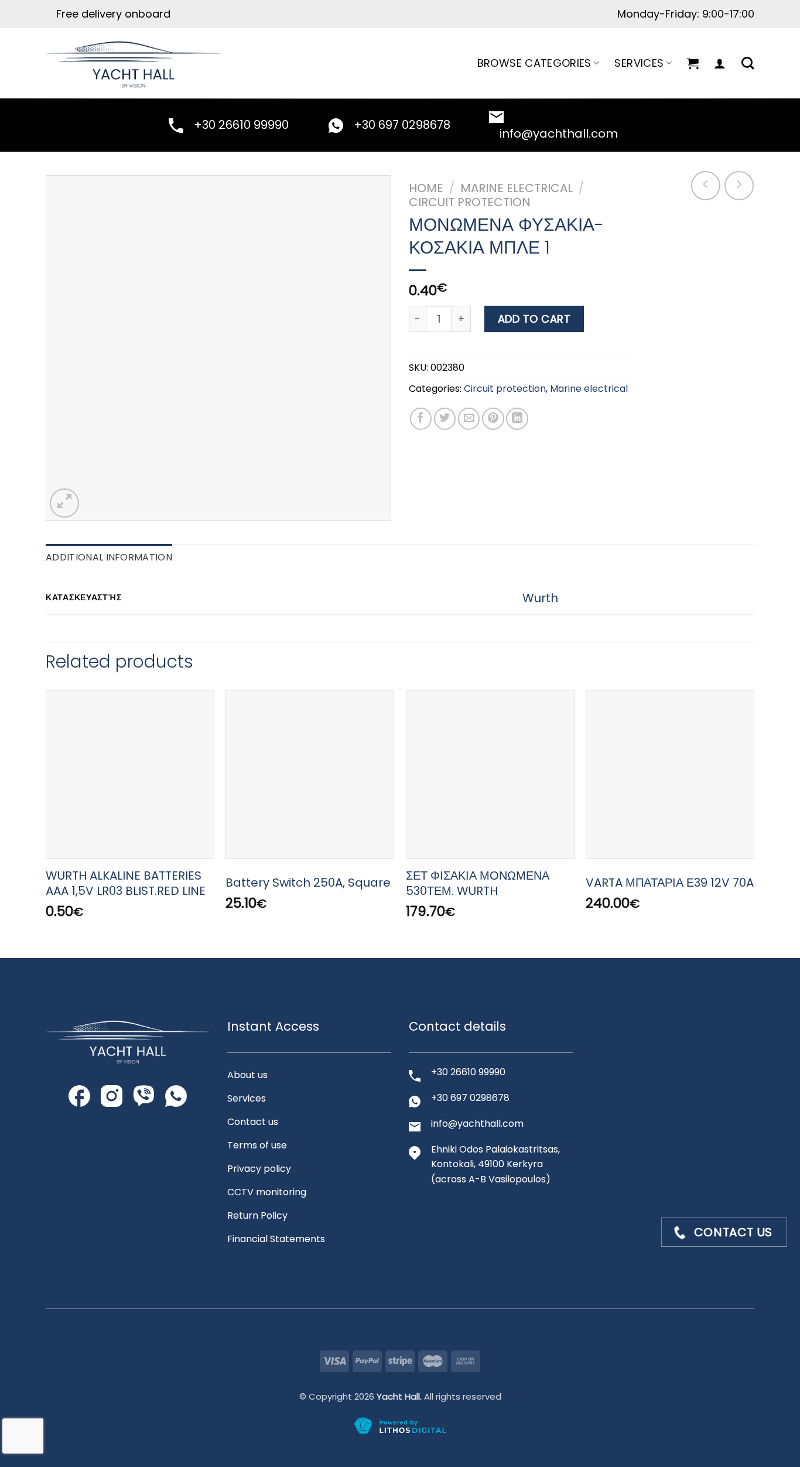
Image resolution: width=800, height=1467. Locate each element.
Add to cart (534, 319)
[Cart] (693, 63)
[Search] (747, 63)
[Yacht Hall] (133, 63)
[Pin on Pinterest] (493, 419)
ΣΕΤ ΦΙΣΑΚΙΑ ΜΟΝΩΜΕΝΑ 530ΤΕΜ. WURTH (477, 883)
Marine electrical (516, 188)
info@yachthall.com (559, 133)
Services (639, 63)
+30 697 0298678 (402, 125)
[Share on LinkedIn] (517, 419)
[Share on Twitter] (445, 419)
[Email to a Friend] (469, 419)
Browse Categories (534, 63)
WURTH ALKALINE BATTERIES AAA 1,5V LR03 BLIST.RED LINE (126, 883)
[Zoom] (64, 503)
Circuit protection (470, 202)
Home (426, 188)
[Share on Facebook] (421, 419)
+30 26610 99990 (241, 125)
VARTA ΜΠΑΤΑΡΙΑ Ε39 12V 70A (670, 882)
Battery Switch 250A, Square (308, 882)
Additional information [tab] (109, 557)
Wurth (540, 598)
